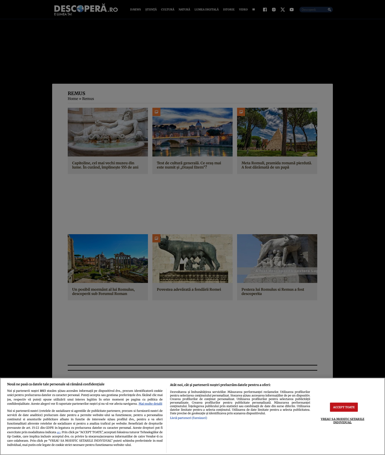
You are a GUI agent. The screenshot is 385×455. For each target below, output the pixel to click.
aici (58, 432)
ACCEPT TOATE (344, 407)
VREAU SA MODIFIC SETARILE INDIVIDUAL (342, 420)
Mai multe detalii (150, 403)
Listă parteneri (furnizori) (188, 418)
